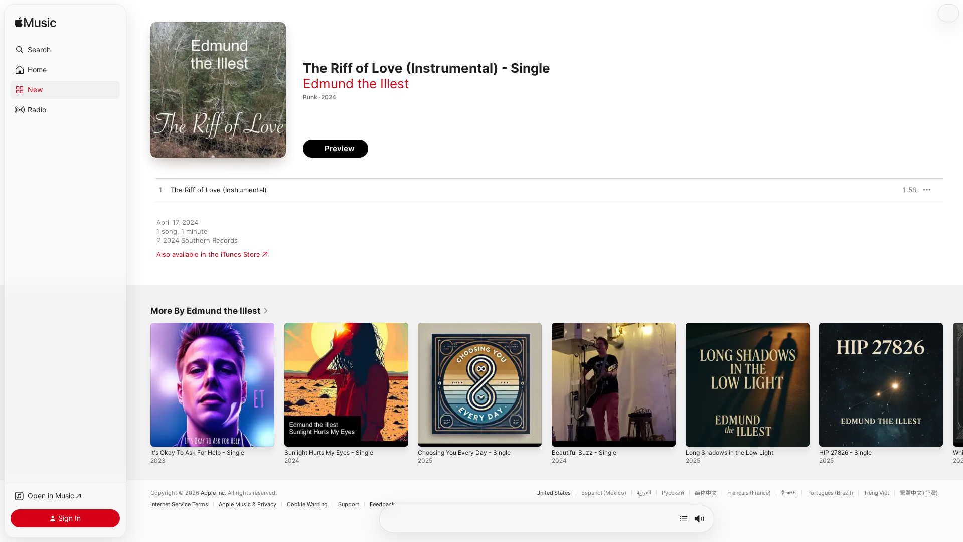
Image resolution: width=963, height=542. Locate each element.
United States (553, 493)
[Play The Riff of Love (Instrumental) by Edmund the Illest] (160, 190)
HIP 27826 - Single (848, 327)
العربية (644, 493)
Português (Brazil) (830, 493)
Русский (673, 493)
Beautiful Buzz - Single (587, 327)
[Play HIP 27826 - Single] (831, 434)
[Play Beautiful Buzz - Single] (564, 434)
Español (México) (603, 493)
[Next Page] (953, 384)
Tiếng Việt (876, 493)
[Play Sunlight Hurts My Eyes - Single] (296, 434)
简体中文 (706, 493)
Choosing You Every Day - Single (469, 327)
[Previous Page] (140, 384)
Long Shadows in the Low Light (735, 327)
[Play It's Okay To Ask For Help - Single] (163, 434)
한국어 (788, 493)
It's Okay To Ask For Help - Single (202, 327)
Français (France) (749, 493)
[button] (65, 49)
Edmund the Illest (356, 83)
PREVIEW (905, 190)
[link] (209, 310)
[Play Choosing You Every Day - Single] (430, 434)
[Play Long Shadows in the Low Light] (698, 434)
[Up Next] (684, 519)
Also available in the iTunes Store (208, 254)
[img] (35, 23)
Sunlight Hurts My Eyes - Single (334, 327)
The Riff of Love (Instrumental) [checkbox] (219, 190)
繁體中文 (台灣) (919, 493)
